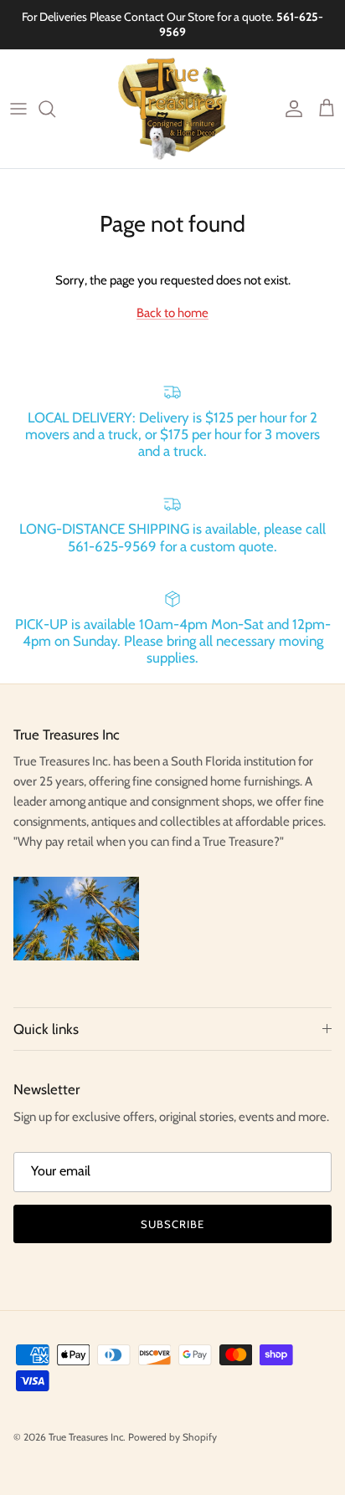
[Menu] (18, 108)
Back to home (172, 312)
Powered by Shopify (172, 1437)
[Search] (55, 108)
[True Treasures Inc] (172, 109)
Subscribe (172, 1224)
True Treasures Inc (86, 1437)
